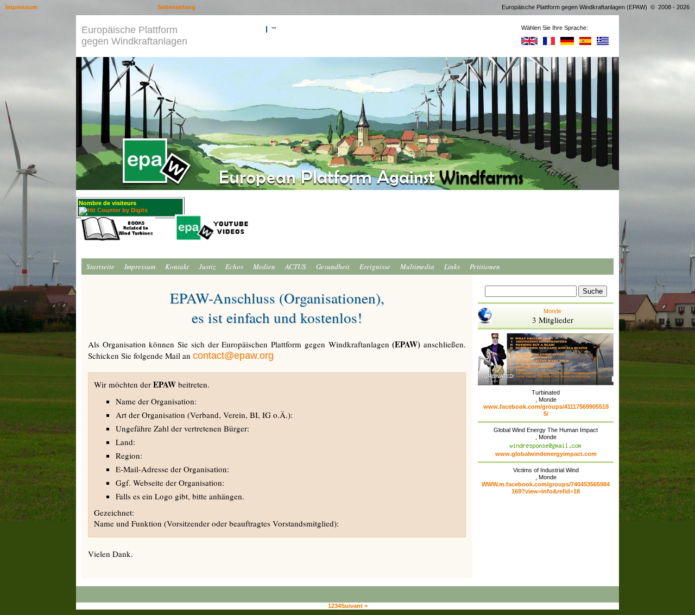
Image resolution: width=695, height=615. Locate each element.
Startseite (100, 266)
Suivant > (354, 606)
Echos (234, 266)
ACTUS (295, 266)
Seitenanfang (176, 7)
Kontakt (177, 266)
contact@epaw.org (233, 355)
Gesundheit (333, 266)
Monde (552, 316)
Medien (264, 266)
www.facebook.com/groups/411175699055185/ (546, 410)
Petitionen (485, 266)
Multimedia (417, 266)
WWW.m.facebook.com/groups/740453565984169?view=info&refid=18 (546, 487)
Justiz (207, 266)
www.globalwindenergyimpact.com (546, 454)
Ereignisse (374, 266)
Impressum (139, 266)
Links (452, 266)
